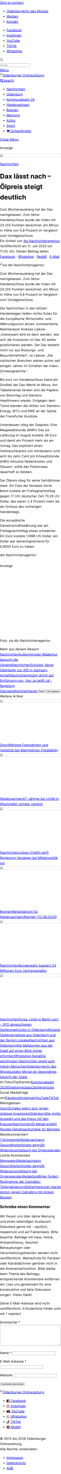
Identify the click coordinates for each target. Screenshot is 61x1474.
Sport (11, 126)
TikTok (12, 46)
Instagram (14, 35)
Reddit (42, 257)
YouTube (13, 41)
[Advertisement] (30, 603)
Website (6, 1375)
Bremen (12, 110)
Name (6, 1353)
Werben (12, 16)
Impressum (15, 1458)
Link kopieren (53, 691)
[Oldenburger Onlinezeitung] (22, 1392)
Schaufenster (20, 131)
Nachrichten (16, 89)
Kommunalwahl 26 (20, 99)
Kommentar (10, 1322)
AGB (10, 1468)
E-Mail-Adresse (13, 1361)
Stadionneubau (19, 1087)
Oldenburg (15, 94)
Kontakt (12, 22)
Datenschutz (16, 1463)
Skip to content (12, 3)
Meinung (13, 115)
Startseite (7, 691)
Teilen (41, 691)
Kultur (11, 120)
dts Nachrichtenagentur (41, 241)
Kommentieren (26, 691)
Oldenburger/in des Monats (27, 11)
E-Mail (54, 257)
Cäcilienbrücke (42, 1087)
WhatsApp (14, 51)
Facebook (14, 30)
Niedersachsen (18, 105)
